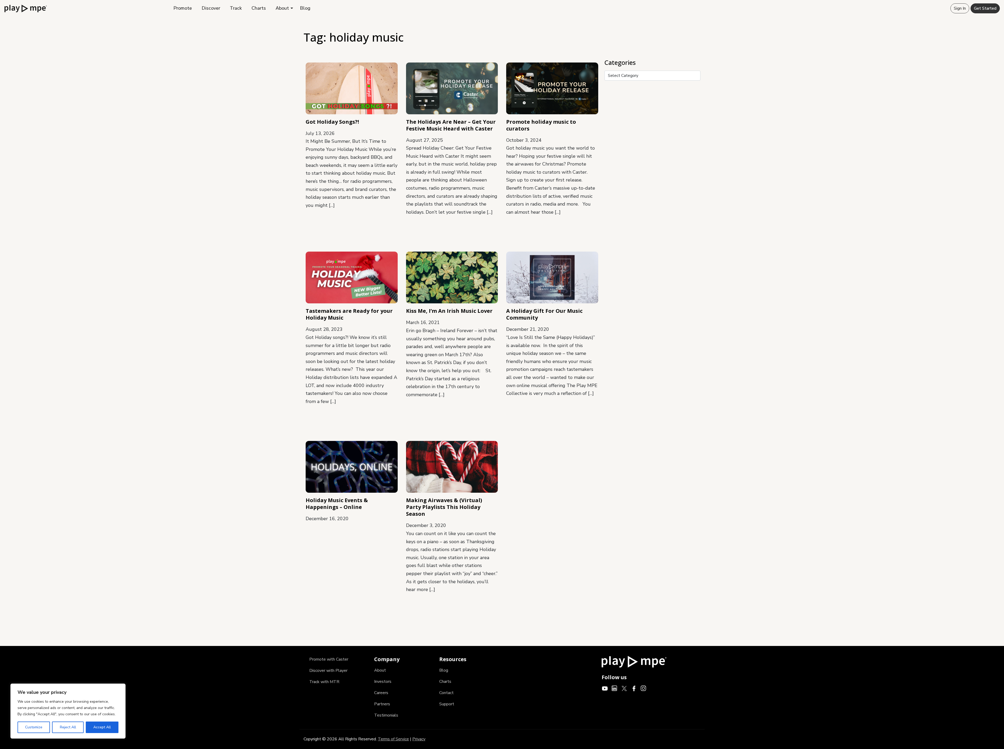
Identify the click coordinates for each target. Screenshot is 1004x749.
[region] (68, 711)
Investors (382, 681)
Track (236, 8)
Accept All (102, 727)
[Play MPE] (25, 8)
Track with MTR (324, 682)
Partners (382, 704)
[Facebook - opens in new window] (634, 688)
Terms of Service (393, 739)
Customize (33, 727)
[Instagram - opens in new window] (643, 688)
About (282, 8)
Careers (381, 693)
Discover (211, 8)
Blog (305, 8)
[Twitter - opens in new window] (624, 688)
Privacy (418, 739)
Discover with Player (328, 670)
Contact (446, 693)
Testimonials (386, 715)
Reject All (68, 727)
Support (446, 704)
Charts (259, 8)
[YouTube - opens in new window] (605, 688)
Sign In (960, 8)
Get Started (985, 8)
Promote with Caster (328, 659)
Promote (182, 8)
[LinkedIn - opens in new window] (614, 688)
